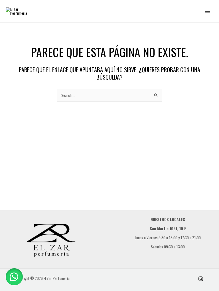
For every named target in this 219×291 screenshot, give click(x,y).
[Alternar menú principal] (207, 11)
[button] (14, 276)
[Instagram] (200, 278)
